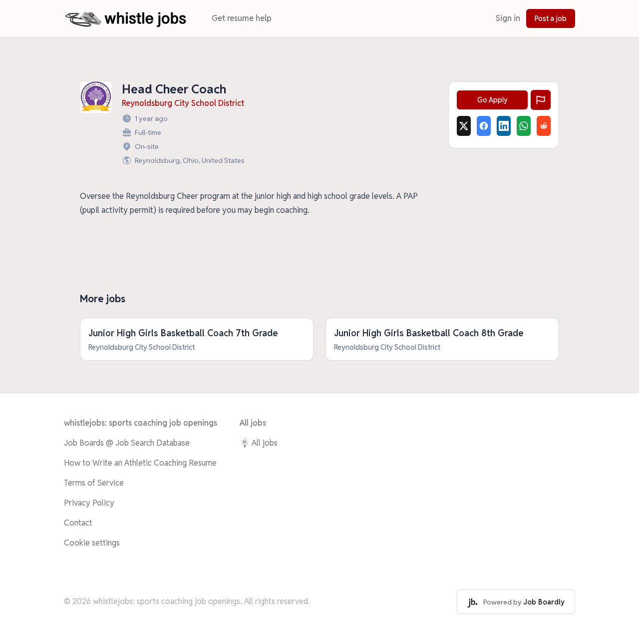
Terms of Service (94, 483)
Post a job (551, 18)
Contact (78, 523)
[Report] (541, 100)
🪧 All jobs (259, 443)
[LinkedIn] (504, 126)
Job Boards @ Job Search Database (127, 443)
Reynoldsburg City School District (183, 103)
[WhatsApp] (524, 126)
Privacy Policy (89, 503)
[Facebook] (484, 126)
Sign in (508, 18)
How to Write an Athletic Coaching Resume (140, 463)
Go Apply (492, 99)
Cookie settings (92, 543)
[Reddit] (544, 126)
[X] (464, 126)
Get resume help (242, 18)
